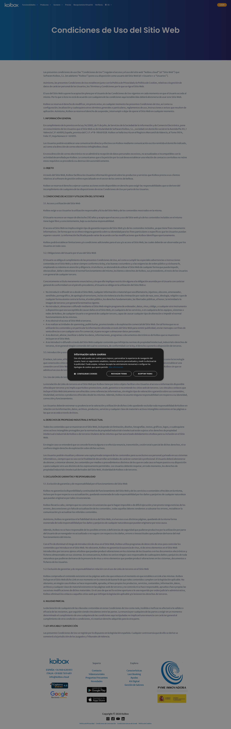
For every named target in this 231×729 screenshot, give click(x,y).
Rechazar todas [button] (119, 374)
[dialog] (115, 364)
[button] (85, 374)
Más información (116, 367)
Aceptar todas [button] (145, 374)
